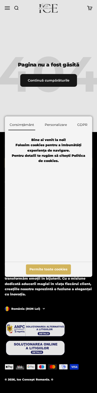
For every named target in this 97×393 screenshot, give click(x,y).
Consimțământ (22, 125)
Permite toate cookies (48, 269)
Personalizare (56, 125)
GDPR (82, 125)
